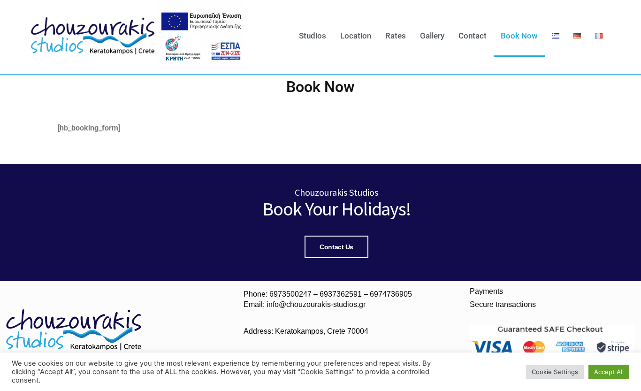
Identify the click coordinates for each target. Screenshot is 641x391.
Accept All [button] (609, 372)
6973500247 (290, 294)
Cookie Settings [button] (555, 372)
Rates (395, 35)
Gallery (432, 35)
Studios (312, 35)
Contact (472, 35)
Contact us (336, 247)
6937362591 (341, 294)
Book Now (519, 35)
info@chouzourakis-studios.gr (316, 304)
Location (355, 35)
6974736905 (391, 294)
